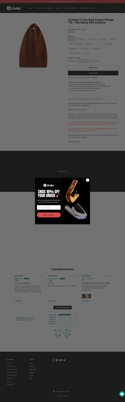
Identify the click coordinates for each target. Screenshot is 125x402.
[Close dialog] (87, 180)
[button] (122, 394)
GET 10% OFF (49, 215)
